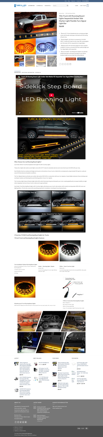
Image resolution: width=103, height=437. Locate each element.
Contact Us (79, 1)
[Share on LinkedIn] (70, 64)
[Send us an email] (23, 422)
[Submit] (67, 5)
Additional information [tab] (28, 72)
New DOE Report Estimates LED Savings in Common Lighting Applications (43, 417)
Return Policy (18, 429)
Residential (48, 5)
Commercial (39, 5)
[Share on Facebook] (60, 64)
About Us (73, 1)
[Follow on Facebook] (82, 1)
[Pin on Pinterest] (68, 64)
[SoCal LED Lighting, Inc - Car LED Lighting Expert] (20, 5)
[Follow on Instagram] (18, 422)
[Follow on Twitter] (86, 1)
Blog (69, 1)
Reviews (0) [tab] (38, 72)
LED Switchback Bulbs (70, 13)
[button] (76, 5)
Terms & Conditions (20, 430)
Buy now (81, 59)
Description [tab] (17, 72)
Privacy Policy (18, 427)
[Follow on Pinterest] (26, 422)
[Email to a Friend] (65, 64)
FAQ (65, 1)
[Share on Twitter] (63, 64)
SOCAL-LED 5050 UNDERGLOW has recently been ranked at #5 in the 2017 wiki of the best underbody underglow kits (43, 409)
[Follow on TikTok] (85, 1)
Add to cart (71, 59)
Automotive (31, 5)
